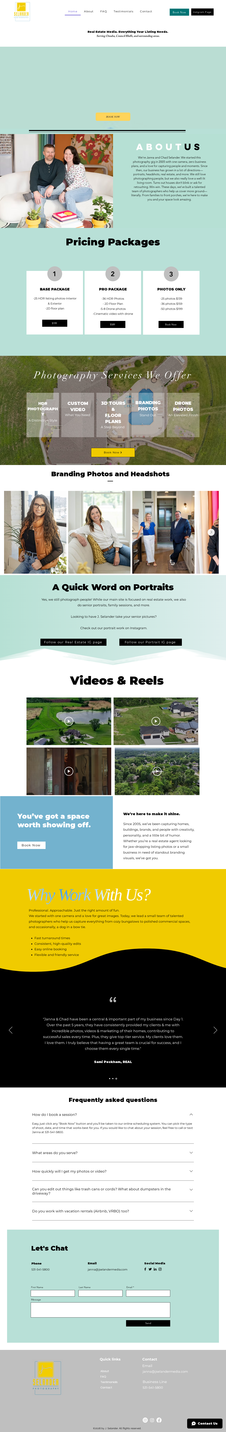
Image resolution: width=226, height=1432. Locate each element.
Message (36, 1299)
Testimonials (108, 1382)
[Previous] (10, 1030)
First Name (37, 1287)
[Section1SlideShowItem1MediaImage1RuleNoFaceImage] (109, 1078)
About (104, 1371)
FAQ (103, 1377)
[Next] (215, 1030)
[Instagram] (160, 1269)
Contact (106, 1387)
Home (104, 1366)
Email (129, 1287)
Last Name (85, 1287)
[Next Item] (211, 532)
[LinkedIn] (155, 1269)
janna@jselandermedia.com (107, 1269)
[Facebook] (145, 1269)
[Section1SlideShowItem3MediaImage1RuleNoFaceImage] (116, 1078)
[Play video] (68, 721)
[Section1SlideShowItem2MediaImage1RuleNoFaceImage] (112, 1078)
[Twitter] (150, 1269)
